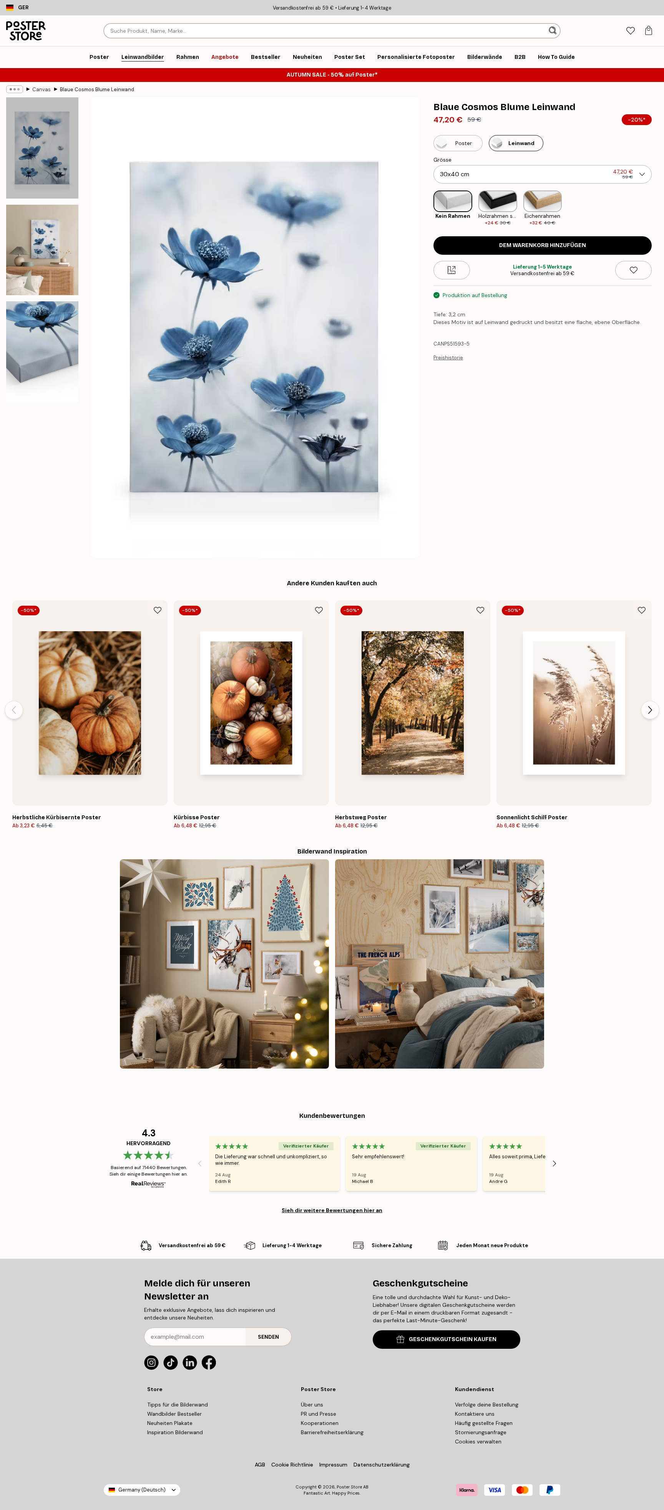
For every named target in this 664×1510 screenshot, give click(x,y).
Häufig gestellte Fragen (484, 1423)
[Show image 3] (42, 352)
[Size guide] (451, 270)
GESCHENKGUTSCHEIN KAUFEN (452, 1339)
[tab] (630, 31)
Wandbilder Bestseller (174, 1413)
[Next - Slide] (658, 208)
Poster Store (349, 1487)
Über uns (312, 1404)
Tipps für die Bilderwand (177, 1404)
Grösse (442, 159)
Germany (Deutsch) (142, 1490)
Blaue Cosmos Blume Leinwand (97, 89)
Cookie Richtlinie (292, 1464)
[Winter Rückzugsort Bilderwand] (439, 964)
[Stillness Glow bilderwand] (224, 964)
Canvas (41, 89)
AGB (260, 1464)
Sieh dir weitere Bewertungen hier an (332, 1210)
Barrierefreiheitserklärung (332, 1432)
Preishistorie (448, 357)
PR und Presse (318, 1413)
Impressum (333, 1464)
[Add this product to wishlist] (633, 270)
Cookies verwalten (478, 1441)
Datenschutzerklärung (382, 1464)
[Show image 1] (42, 148)
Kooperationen (320, 1423)
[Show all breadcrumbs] (14, 89)
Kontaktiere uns (475, 1413)
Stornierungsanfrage (480, 1432)
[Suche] (553, 30)
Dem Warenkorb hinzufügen (542, 245)
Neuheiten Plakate (170, 1423)
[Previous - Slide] (427, 208)
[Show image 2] (42, 250)
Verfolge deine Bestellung (486, 1404)
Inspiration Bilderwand (175, 1432)
